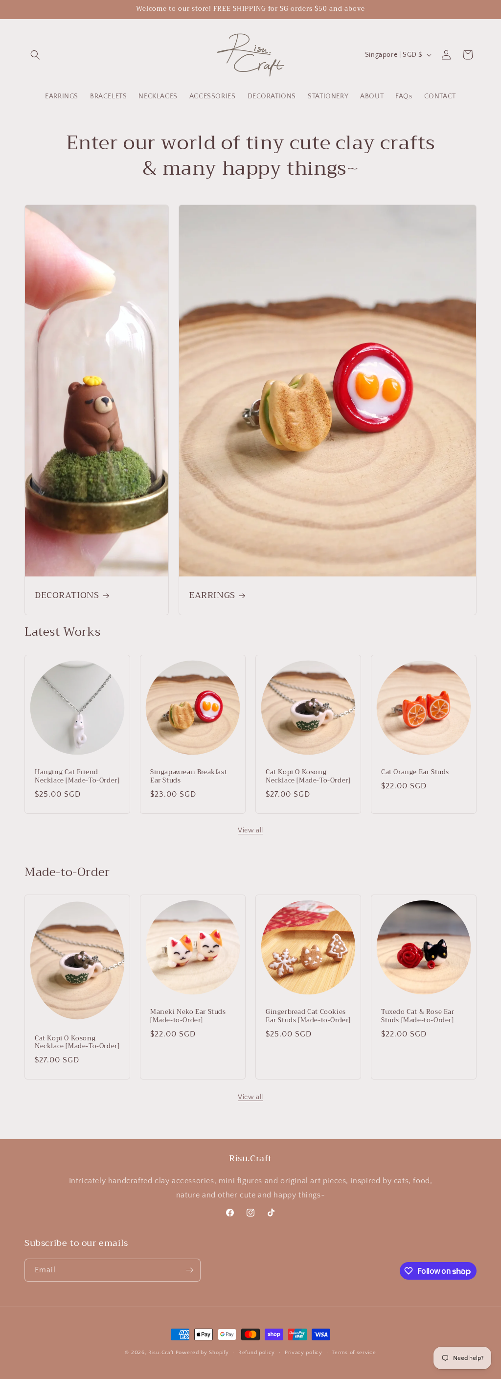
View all (250, 830)
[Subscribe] (189, 1270)
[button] (35, 55)
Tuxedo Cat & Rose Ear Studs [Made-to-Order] (418, 1016)
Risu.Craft (161, 1353)
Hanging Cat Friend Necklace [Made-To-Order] (77, 776)
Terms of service (354, 1353)
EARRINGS (212, 595)
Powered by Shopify (202, 1353)
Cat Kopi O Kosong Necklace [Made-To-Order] (308, 776)
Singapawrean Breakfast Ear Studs (188, 776)
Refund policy (256, 1353)
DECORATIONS (67, 595)
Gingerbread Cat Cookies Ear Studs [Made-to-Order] (308, 1016)
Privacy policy (303, 1353)
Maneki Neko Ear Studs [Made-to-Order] (188, 1016)
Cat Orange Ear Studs (415, 772)
